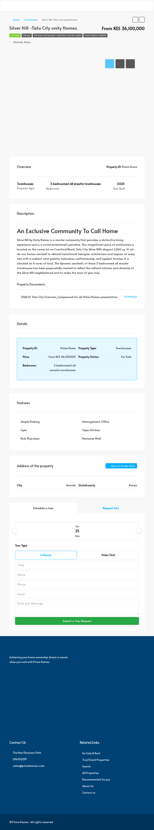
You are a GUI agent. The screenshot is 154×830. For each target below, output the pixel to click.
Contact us (88, 792)
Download (130, 296)
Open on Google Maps (122, 465)
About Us (88, 786)
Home (16, 19)
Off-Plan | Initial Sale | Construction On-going (57, 35)
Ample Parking (30, 421)
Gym (23, 430)
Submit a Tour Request (77, 621)
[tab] (109, 63)
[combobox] (77, 565)
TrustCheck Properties (95, 760)
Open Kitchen (91, 430)
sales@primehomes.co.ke (28, 766)
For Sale (27, 35)
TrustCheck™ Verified (95, 35)
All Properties (90, 773)
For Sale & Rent (91, 753)
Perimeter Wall (91, 438)
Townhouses (31, 19)
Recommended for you (96, 779)
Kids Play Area (30, 438)
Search (86, 766)
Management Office (95, 421)
